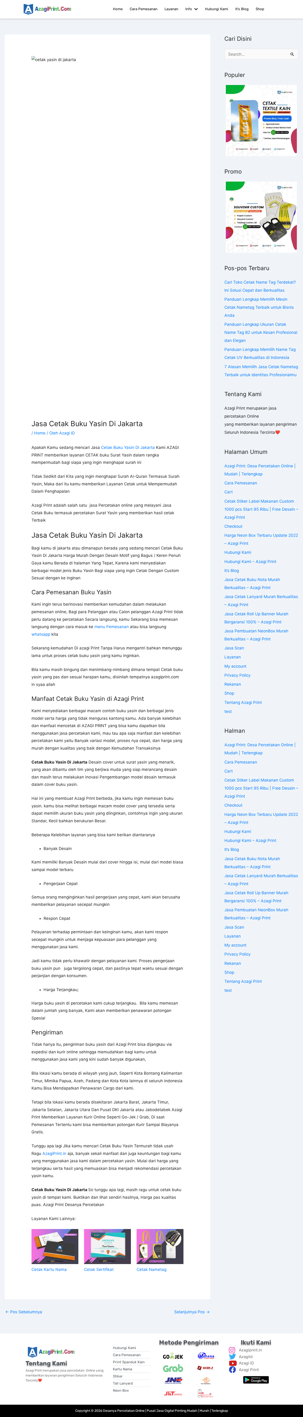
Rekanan (232, 684)
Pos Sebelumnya (23, 1312)
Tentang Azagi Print (243, 702)
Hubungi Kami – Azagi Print (250, 561)
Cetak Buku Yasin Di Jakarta (128, 447)
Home (39, 433)
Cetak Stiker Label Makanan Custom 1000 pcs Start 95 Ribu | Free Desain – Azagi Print (261, 509)
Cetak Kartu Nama (49, 1269)
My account (235, 666)
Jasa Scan (234, 648)
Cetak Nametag (151, 1269)
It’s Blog (231, 570)
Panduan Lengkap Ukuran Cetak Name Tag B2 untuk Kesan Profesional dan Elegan (260, 332)
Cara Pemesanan (240, 483)
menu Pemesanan (111, 626)
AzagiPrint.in (54, 1153)
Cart (228, 492)
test (228, 711)
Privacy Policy (237, 675)
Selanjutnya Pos (192, 1312)
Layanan (232, 657)
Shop (229, 693)
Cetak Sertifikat (99, 1269)
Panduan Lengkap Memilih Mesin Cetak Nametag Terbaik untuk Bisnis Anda (259, 307)
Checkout (233, 526)
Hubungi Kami (237, 552)
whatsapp (40, 634)
